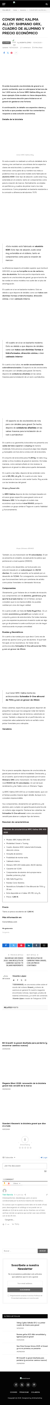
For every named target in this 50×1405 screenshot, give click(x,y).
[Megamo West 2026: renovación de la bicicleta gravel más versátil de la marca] (25, 1066)
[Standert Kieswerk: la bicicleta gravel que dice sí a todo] (25, 1107)
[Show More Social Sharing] (16, 53)
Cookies (13, 1392)
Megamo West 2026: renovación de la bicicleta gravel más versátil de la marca (24, 1084)
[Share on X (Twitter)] (8, 53)
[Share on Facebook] (4, 53)
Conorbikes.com (9, 922)
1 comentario (26, 48)
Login (45, 1157)
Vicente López (25, 43)
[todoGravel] (25, 4)
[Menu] (3, 4)
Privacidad (24, 1392)
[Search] (46, 4)
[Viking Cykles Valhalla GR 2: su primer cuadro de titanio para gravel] (8, 1325)
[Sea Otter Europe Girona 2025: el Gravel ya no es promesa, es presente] (8, 1349)
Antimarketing (37, 1398)
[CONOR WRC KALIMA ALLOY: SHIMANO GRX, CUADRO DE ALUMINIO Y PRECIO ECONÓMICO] (25, 69)
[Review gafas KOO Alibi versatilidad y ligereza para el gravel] (8, 1337)
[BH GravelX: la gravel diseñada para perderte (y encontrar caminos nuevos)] (25, 1026)
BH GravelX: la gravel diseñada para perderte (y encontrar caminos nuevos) (24, 1044)
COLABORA (35, 1392)
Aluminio (6, 42)
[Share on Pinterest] (11, 53)
